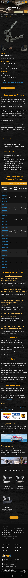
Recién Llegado (5, 528)
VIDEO (16, 550)
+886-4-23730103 (13, 562)
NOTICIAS (17, 544)
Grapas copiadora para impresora (9, 538)
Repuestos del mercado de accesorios (10, 536)
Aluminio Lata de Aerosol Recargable (10, 540)
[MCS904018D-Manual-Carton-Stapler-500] (14, 31)
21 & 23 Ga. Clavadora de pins (17, 528)
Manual (2, 16)
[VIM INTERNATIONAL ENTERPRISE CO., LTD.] (5, 2)
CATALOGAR (18, 547)
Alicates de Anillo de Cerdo (18, 532)
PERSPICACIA (5, 547)
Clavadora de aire (18, 530)
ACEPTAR (8, 576)
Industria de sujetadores (7, 541)
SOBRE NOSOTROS (6, 544)
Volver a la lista (14, 517)
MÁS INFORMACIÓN (18, 576)
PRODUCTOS (5, 526)
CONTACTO (4, 550)
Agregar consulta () (8, 88)
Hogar (1, 14)
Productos (6, 14)
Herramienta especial (6, 534)
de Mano (22, 14)
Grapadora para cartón (14, 14)
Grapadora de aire (6, 532)
